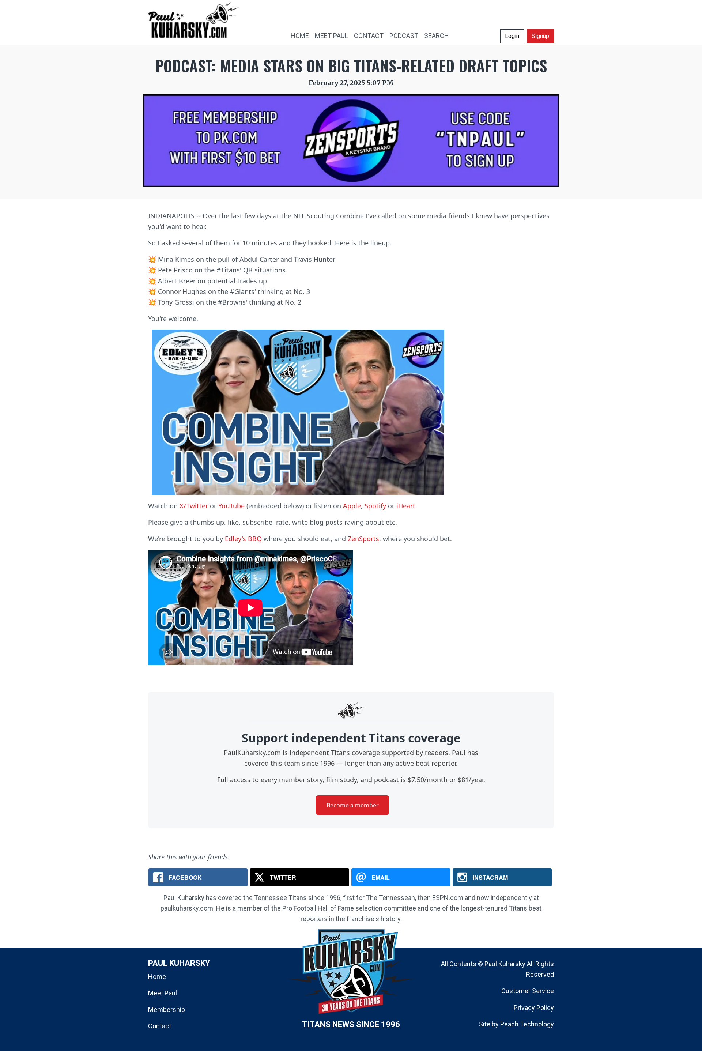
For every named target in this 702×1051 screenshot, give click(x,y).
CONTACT (369, 35)
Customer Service (527, 991)
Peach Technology (527, 1024)
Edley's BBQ (243, 538)
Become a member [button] (353, 805)
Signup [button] (540, 36)
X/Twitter (194, 505)
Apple (352, 505)
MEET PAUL (331, 35)
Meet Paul (162, 993)
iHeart (405, 505)
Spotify (375, 505)
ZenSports (363, 538)
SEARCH (436, 35)
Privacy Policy (534, 1008)
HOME (300, 35)
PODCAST (403, 35)
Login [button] (512, 36)
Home (157, 976)
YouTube (231, 505)
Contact (159, 1026)
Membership (166, 1009)
